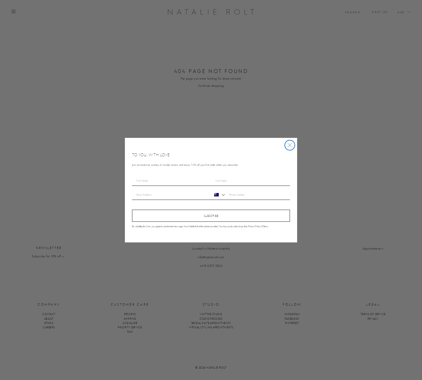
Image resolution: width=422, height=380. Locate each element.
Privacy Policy (254, 226)
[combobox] (219, 194)
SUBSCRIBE (211, 215)
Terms (265, 226)
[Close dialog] (290, 145)
